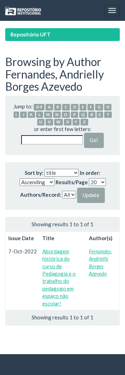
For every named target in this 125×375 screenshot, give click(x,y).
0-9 (39, 107)
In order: (90, 173)
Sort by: (34, 173)
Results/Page (72, 182)
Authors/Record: (40, 194)
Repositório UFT (30, 34)
